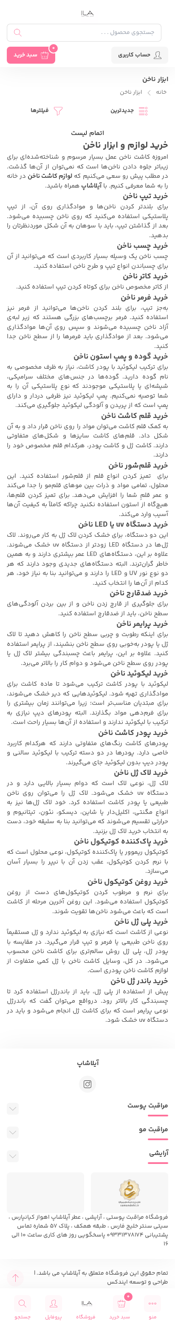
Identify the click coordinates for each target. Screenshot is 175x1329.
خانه (161, 92)
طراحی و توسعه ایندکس (137, 1282)
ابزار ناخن (131, 92)
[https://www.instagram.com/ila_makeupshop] (87, 1084)
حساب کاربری (134, 55)
